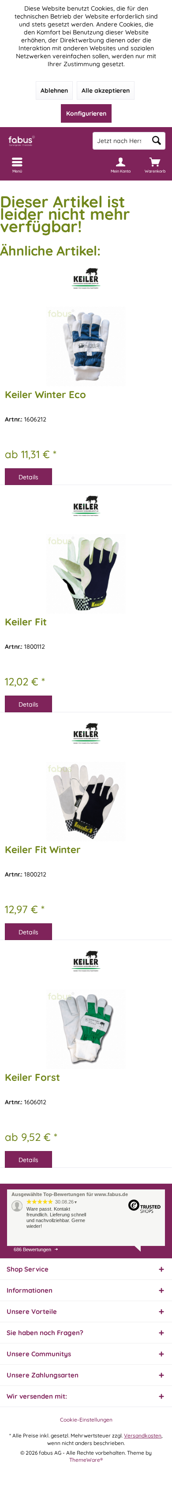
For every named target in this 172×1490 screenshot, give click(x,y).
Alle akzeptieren (106, 90)
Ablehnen (54, 90)
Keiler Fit (26, 622)
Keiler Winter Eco (45, 394)
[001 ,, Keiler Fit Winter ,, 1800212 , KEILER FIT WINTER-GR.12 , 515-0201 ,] (86, 801)
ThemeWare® (86, 1459)
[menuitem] (155, 165)
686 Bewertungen (32, 1249)
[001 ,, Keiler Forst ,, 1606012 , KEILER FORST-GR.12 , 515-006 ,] (86, 1029)
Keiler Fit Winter (43, 849)
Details (28, 477)
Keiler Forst (32, 1077)
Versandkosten (142, 1435)
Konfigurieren (86, 113)
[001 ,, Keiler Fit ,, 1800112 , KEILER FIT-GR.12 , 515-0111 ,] (86, 573)
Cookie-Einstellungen (86, 1419)
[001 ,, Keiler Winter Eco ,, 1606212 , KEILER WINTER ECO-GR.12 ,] (86, 346)
